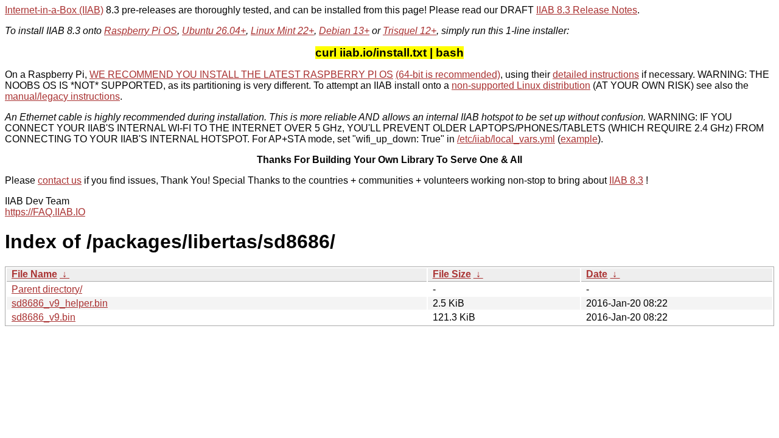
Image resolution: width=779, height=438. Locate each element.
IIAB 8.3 (626, 180)
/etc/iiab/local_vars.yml (506, 139)
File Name (34, 274)
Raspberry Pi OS (140, 31)
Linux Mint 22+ (282, 31)
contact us (60, 180)
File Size (452, 274)
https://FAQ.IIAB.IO (45, 212)
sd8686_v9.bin (43, 317)
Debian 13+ (344, 31)
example (579, 139)
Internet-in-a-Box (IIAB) (54, 10)
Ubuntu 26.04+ (214, 31)
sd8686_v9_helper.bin (60, 303)
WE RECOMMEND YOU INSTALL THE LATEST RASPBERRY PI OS (241, 74)
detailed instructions (596, 74)
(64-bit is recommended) (448, 74)
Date (596, 274)
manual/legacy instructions (62, 96)
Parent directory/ (47, 289)
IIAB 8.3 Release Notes (586, 10)
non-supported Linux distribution (521, 85)
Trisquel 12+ (409, 31)
